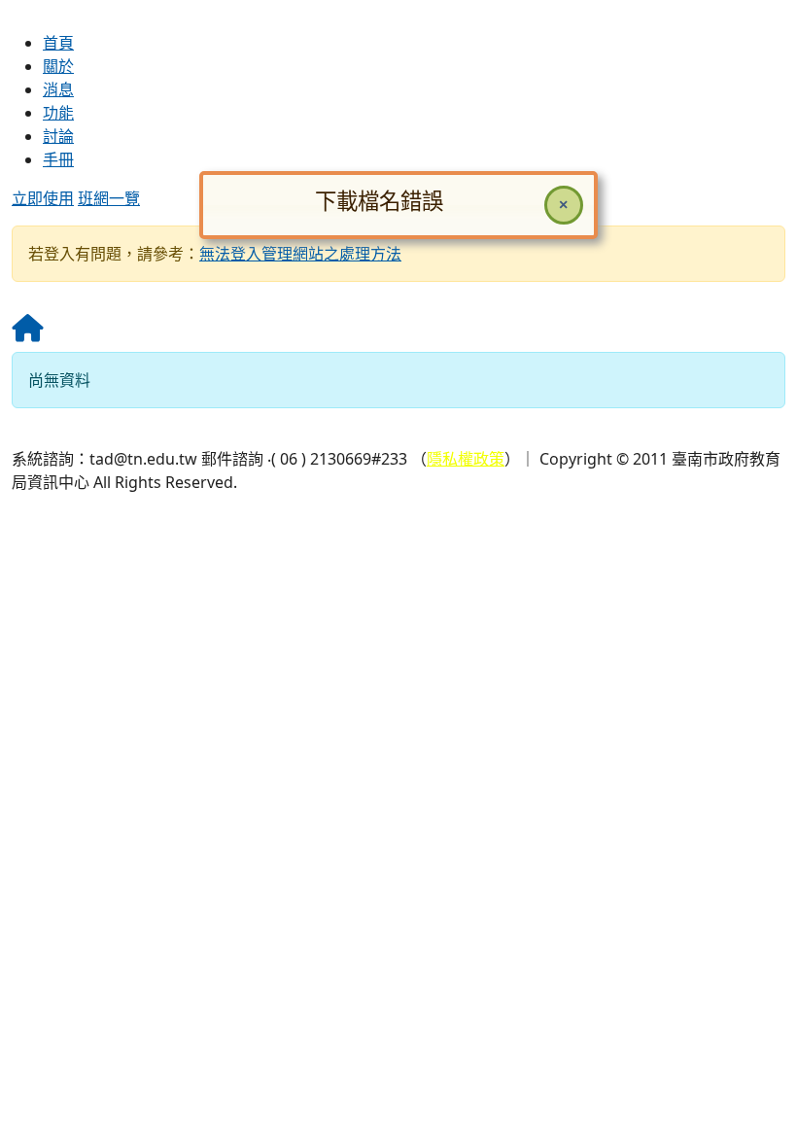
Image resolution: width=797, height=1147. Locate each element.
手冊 (58, 159)
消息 (58, 89)
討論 (58, 136)
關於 (58, 66)
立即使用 (43, 198)
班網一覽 (109, 198)
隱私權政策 (465, 458)
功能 (58, 112)
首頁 (58, 42)
